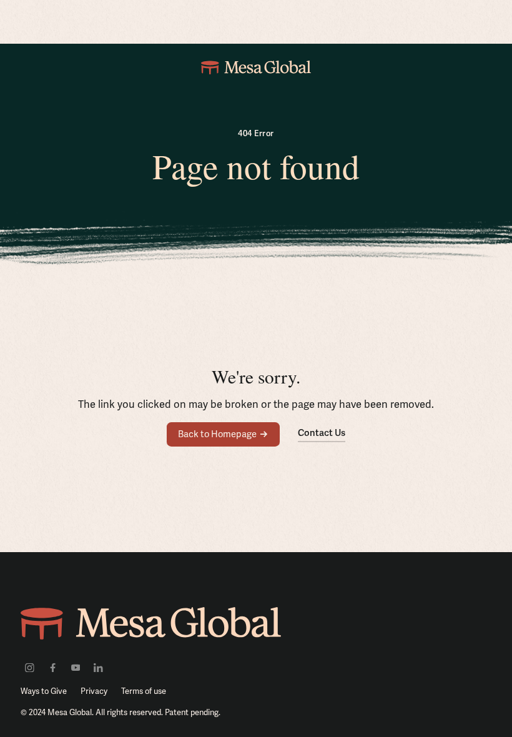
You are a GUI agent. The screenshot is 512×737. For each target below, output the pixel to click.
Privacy (94, 691)
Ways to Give (44, 691)
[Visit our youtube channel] (75, 667)
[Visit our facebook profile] (53, 667)
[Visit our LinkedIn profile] (98, 667)
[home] (256, 67)
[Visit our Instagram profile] (30, 667)
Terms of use (143, 691)
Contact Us (321, 432)
